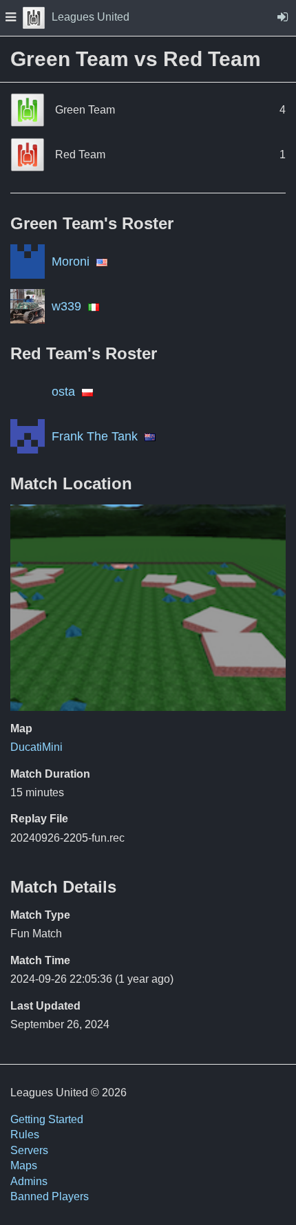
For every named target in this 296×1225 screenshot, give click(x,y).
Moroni (70, 261)
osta (63, 391)
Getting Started (46, 1119)
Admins (28, 1181)
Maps (23, 1165)
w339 (66, 306)
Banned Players (49, 1196)
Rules (24, 1134)
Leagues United (90, 17)
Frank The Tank (95, 436)
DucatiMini (36, 747)
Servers (29, 1150)
